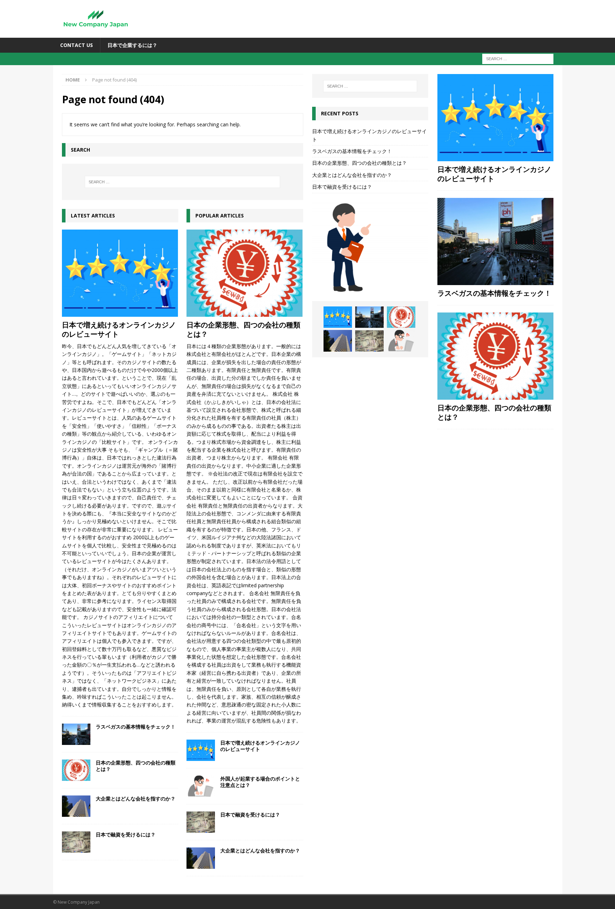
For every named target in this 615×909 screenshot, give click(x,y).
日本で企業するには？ (132, 45)
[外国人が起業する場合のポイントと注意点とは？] (200, 786)
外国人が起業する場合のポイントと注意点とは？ (260, 781)
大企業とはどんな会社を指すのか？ (135, 798)
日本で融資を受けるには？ (126, 834)
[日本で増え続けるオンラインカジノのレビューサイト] (120, 273)
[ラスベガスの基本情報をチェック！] (76, 734)
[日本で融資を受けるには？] (76, 842)
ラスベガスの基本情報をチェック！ (135, 726)
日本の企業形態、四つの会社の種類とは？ (135, 765)
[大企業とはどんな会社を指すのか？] (76, 806)
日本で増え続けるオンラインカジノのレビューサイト (119, 329)
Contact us (76, 45)
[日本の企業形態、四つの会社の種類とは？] (76, 770)
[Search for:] (517, 58)
